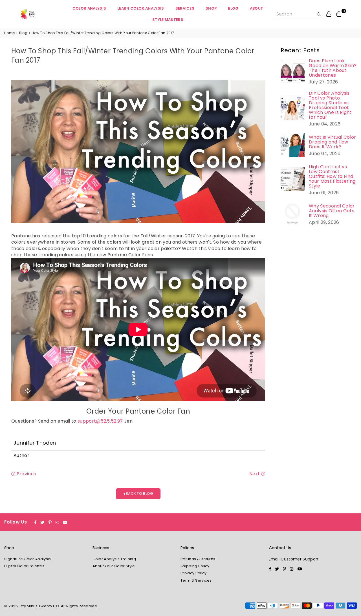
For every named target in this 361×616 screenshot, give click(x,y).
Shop (211, 8)
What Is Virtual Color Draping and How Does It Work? (332, 142)
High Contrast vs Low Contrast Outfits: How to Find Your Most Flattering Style (332, 176)
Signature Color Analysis (27, 559)
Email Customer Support (294, 559)
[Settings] (329, 14)
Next (255, 474)
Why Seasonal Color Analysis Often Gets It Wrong (332, 211)
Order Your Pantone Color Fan (138, 411)
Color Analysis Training (114, 559)
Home (9, 33)
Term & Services (196, 580)
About (256, 8)
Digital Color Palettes (24, 566)
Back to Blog (139, 493)
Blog (233, 8)
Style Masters (167, 19)
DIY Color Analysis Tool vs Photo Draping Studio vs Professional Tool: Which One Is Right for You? (330, 105)
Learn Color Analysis (140, 8)
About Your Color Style (114, 566)
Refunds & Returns (197, 559)
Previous (25, 474)
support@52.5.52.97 (100, 421)
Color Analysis (89, 8)
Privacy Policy (193, 573)
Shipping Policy (195, 566)
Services (185, 8)
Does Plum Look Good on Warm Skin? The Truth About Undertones (333, 68)
